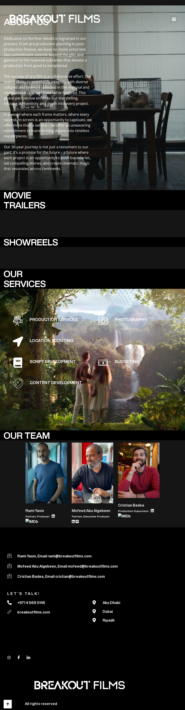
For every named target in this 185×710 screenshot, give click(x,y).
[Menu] (174, 19)
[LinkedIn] (54, 516)
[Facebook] (18, 657)
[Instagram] (9, 657)
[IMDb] (31, 522)
